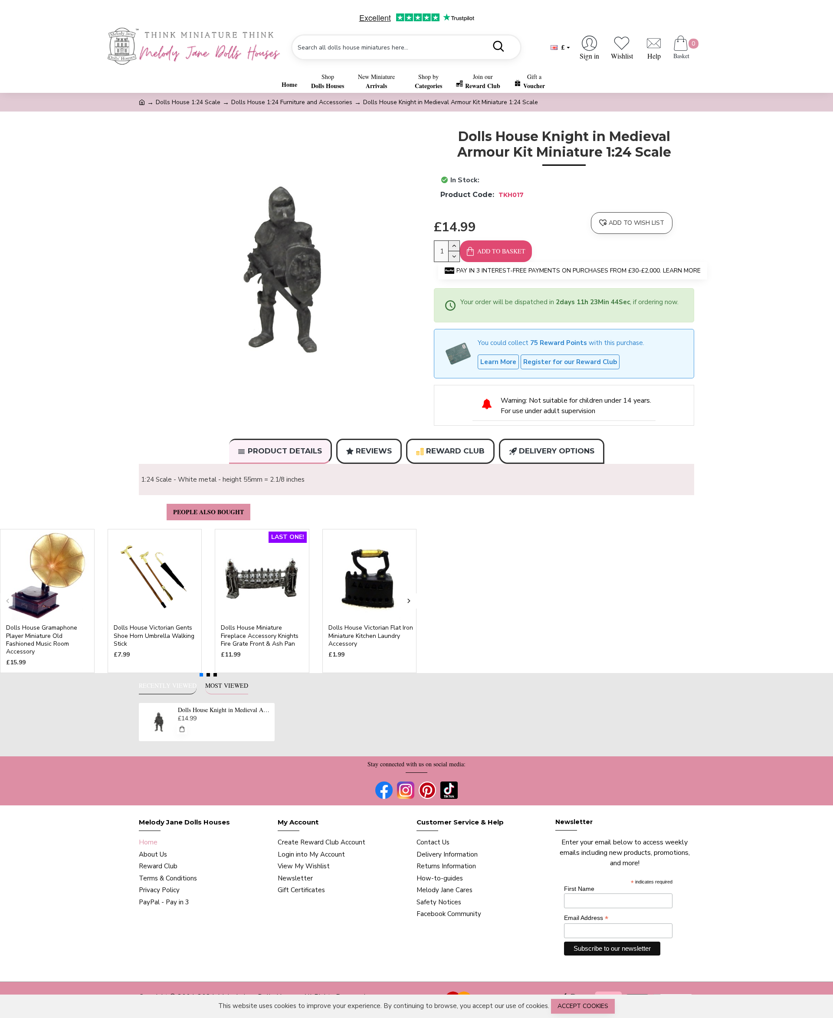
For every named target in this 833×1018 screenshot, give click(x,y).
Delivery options (556, 451)
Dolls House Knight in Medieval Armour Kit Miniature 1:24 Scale (225, 710)
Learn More (498, 362)
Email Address (586, 918)
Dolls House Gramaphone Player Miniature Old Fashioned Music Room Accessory (41, 640)
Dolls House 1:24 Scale (188, 102)
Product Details (285, 451)
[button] (7, 601)
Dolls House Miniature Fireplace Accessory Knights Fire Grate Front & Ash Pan (259, 635)
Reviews (374, 451)
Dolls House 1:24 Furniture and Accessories (291, 102)
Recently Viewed (168, 686)
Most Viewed (226, 686)
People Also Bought (208, 511)
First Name (579, 888)
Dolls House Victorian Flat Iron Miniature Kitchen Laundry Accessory (370, 635)
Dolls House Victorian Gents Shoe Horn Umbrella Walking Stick (154, 635)
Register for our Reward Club (570, 362)
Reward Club (455, 451)
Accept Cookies (583, 1006)
